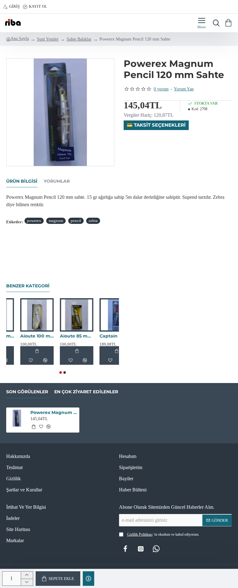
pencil (76, 220)
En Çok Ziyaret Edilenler (86, 391)
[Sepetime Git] (229, 23)
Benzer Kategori (28, 286)
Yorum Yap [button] (184, 89)
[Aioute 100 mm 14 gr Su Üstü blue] (19, 314)
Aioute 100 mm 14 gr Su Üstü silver (59, 336)
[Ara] (215, 23)
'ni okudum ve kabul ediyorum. (163, 534)
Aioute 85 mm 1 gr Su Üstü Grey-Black (98, 336)
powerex (34, 220)
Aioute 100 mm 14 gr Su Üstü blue (19, 336)
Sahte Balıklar (79, 39)
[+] (27, 575)
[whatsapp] (156, 548)
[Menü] (202, 23)
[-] (27, 582)
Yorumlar (57, 181)
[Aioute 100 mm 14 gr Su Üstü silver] (58, 314)
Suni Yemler (48, 39)
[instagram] (140, 548)
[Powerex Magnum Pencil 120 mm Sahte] (16, 418)
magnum (56, 220)
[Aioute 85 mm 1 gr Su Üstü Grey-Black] (98, 314)
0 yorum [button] (161, 89)
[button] (58, 578)
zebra (93, 220)
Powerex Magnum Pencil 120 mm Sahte (53, 412)
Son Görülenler (27, 391)
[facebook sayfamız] (125, 548)
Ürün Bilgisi (21, 181)
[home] (17, 39)
